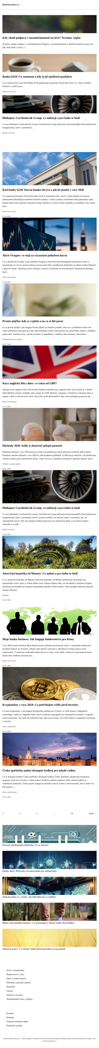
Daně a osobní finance (9, 402)
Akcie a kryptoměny (9, 277)
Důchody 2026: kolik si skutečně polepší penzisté (32, 445)
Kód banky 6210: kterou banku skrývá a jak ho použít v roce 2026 (43, 189)
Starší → (93, 813)
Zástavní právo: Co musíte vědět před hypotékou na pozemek (33, 948)
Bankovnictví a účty (9, 91)
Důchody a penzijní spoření (11, 464)
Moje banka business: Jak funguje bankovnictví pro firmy (38, 639)
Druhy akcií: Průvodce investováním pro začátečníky (29, 871)
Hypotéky (5, 595)
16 (72, 813)
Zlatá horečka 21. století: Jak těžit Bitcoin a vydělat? (29, 896)
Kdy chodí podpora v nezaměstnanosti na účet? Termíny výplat (41, 37)
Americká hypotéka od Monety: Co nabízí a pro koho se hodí (40, 573)
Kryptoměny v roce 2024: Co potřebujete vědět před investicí (40, 704)
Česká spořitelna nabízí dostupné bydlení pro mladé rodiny (38, 770)
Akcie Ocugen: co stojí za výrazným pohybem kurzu (34, 255)
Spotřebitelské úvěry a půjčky (12, 339)
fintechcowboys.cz (10, 4)
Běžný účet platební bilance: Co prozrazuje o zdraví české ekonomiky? (38, 922)
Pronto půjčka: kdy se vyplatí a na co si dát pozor (33, 321)
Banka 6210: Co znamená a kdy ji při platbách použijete (37, 76)
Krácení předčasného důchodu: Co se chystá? (25, 845)
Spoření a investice (8, 133)
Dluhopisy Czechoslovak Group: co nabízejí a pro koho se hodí (41, 117)
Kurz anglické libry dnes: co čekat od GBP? (29, 383)
